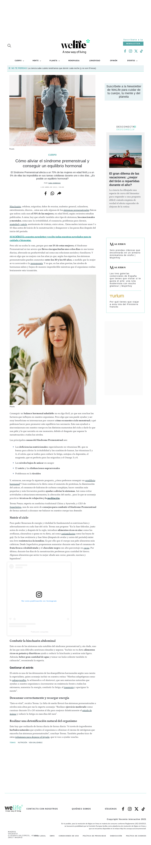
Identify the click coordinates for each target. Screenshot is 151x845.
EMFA (52, 836)
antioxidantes (68, 533)
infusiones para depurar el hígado (32, 737)
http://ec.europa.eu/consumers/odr (133, 828)
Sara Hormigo (54, 183)
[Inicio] (75, 53)
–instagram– (129, 808)
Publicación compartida (39, 632)
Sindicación (116, 836)
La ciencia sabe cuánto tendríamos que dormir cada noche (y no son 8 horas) (62, 68)
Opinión (113, 60)
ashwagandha (19, 680)
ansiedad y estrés (18, 224)
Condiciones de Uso (69, 836)
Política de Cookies (136, 836)
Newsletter (133, 44)
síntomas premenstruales (76, 210)
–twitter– (136, 808)
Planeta (53, 60)
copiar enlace (59, 193)
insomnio (69, 687)
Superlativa (15, 507)
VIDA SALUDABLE (35, 742)
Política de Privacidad (94, 836)
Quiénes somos (81, 809)
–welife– (143, 808)
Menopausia (73, 60)
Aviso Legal (40, 836)
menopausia (36, 263)
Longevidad (94, 60)
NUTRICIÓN (22, 742)
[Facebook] (125, 51)
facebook (45, 192)
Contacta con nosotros (42, 809)
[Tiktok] (141, 51)
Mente (36, 60)
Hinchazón (15, 206)
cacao (86, 548)
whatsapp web (52, 193)
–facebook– (123, 808)
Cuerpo (18, 60)
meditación (53, 498)
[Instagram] (130, 51)
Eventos (131, 60)
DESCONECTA (125, 126)
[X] (136, 51)
